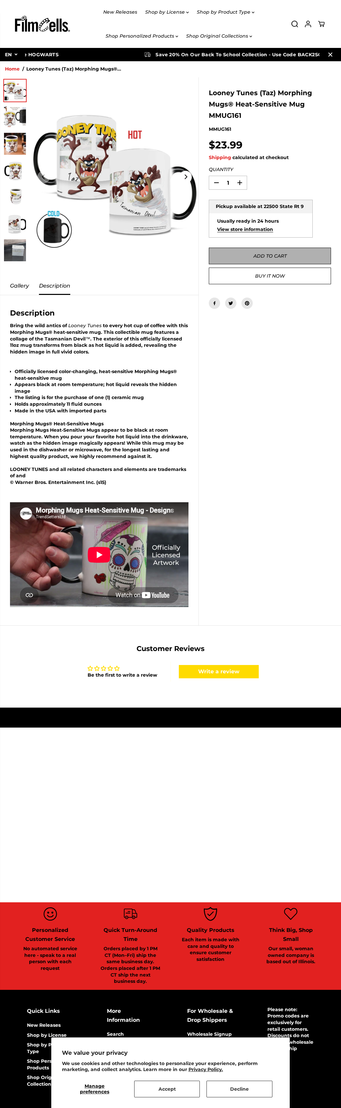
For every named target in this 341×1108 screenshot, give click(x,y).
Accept (167, 1089)
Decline (239, 1089)
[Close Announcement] (330, 54)
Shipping (220, 157)
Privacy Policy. (205, 1069)
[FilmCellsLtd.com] (42, 24)
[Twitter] (230, 303)
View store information (245, 229)
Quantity (221, 169)
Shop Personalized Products (140, 36)
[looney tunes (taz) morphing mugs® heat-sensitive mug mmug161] (114, 177)
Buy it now (270, 276)
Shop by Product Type (224, 12)
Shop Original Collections (217, 36)
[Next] (185, 177)
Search (115, 1034)
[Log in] (308, 24)
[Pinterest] (247, 303)
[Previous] (43, 177)
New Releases (120, 12)
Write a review (218, 671)
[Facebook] (214, 303)
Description (54, 286)
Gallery (19, 286)
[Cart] (321, 24)
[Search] (295, 24)
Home (12, 69)
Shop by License (165, 12)
